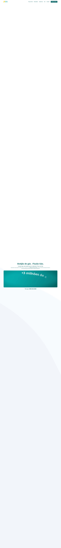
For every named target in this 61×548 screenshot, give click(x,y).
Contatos (48, 1)
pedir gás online (27, 268)
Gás (44, 1)
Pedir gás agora (54, 1)
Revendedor (36, 1)
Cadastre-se (41, 1)
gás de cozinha (40, 267)
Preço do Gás (30, 1)
